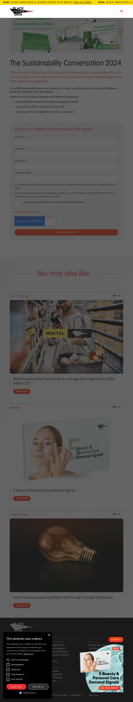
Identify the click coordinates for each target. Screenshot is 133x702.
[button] (122, 11)
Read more (28, 654)
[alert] (27, 665)
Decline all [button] (38, 686)
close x (116, 639)
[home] (22, 11)
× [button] (49, 635)
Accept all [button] (16, 686)
